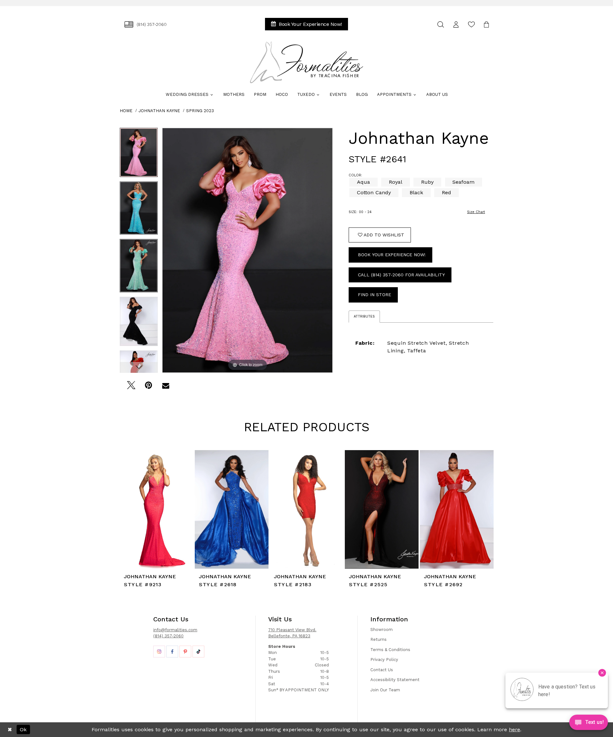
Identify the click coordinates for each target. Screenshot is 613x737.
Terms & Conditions (390, 649)
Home (126, 110)
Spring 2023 (200, 110)
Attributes (364, 316)
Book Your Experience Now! (392, 254)
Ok (23, 729)
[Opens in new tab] (159, 651)
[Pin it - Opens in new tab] (148, 387)
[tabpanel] (139, 154)
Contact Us (381, 669)
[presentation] (156, 509)
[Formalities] (306, 62)
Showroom (381, 629)
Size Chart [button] (476, 212)
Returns (378, 639)
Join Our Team (385, 689)
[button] (456, 24)
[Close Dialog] (9, 730)
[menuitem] (145, 24)
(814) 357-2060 (168, 635)
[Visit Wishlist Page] (471, 24)
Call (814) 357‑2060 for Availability (401, 274)
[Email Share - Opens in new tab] (165, 387)
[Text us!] (588, 724)
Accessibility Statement (395, 679)
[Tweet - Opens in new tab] (131, 387)
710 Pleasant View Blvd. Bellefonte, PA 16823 (292, 633)
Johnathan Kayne (159, 110)
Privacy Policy (384, 659)
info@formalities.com (175, 629)
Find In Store (374, 294)
